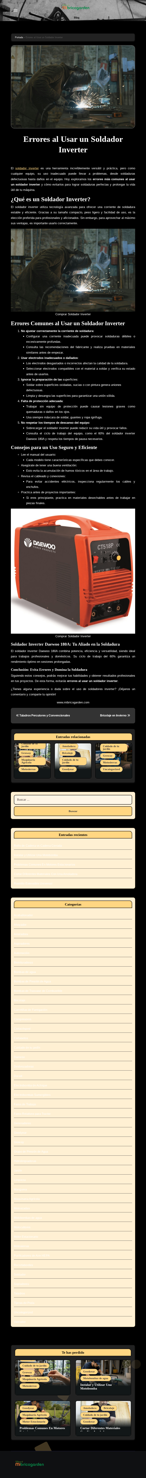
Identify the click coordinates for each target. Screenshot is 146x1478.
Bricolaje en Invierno (113, 715)
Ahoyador (20, 924)
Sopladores (21, 1284)
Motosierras (28, 769)
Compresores (22, 1019)
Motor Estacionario (26, 1236)
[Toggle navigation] (15, 10)
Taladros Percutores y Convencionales (44, 715)
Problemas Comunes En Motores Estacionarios (44, 864)
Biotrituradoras (23, 962)
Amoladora (68, 746)
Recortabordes (23, 1265)
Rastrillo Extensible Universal (33, 883)
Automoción (21, 953)
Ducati (18, 1076)
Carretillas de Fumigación (30, 1009)
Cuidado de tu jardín (29, 745)
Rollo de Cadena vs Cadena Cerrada (38, 845)
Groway (26, 753)
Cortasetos (21, 1038)
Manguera (20, 1189)
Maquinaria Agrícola (28, 761)
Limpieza (20, 1180)
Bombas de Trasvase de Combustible (38, 990)
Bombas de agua (25, 971)
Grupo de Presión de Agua (31, 1151)
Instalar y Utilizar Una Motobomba (36, 855)
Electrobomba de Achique (30, 1085)
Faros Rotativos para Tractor (32, 1113)
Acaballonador (23, 915)
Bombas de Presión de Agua (32, 981)
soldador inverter (27, 168)
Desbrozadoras (24, 1066)
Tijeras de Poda (24, 1302)
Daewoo (19, 1057)
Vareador (20, 1321)
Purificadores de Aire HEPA (32, 1255)
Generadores (22, 1123)
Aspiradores (22, 943)
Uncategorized (111, 769)
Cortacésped (22, 1028)
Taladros (19, 1293)
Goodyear (68, 769)
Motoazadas (22, 1208)
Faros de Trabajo (25, 1104)
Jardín (18, 1170)
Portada (19, 37)
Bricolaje (67, 753)
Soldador (20, 1274)
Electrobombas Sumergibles (32, 1094)
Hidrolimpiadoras (25, 1161)
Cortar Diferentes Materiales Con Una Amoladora (45, 874)
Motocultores (22, 1227)
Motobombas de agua (28, 1217)
